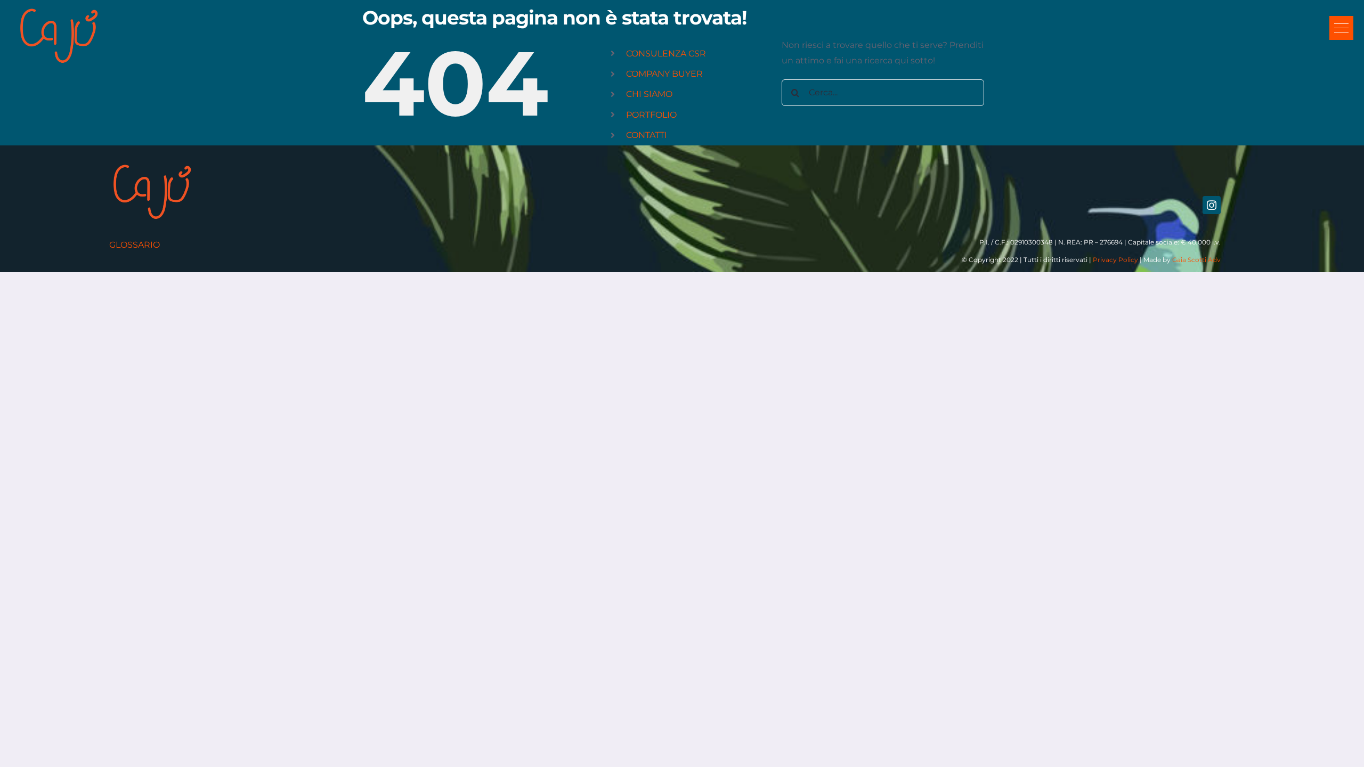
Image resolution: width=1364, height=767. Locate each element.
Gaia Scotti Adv (1196, 260)
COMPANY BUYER (664, 74)
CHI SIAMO (649, 94)
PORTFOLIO (651, 115)
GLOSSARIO (134, 245)
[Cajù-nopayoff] (58, 9)
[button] (1341, 28)
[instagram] (1212, 205)
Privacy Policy (1115, 260)
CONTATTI (646, 135)
